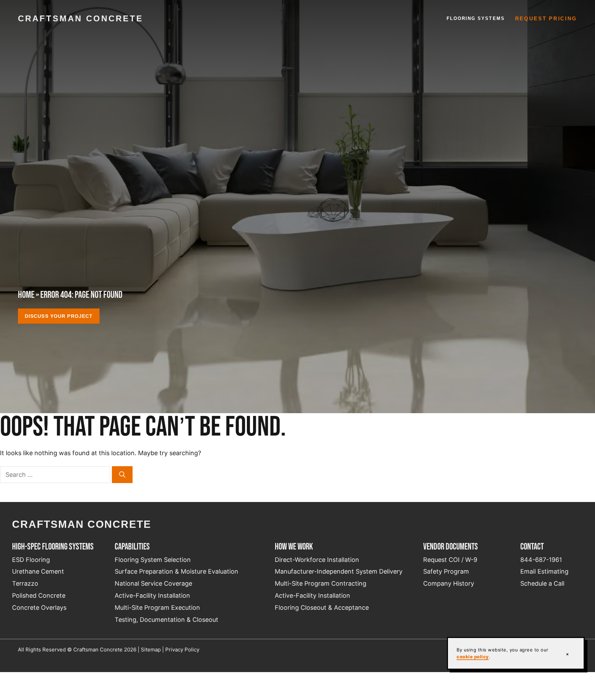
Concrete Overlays (39, 607)
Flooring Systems (476, 18)
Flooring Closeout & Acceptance (322, 607)
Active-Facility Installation (152, 595)
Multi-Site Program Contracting (320, 583)
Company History (448, 583)
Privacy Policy (182, 649)
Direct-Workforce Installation (317, 559)
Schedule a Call (542, 583)
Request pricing (546, 18)
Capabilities (132, 546)
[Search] (122, 474)
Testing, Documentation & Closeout (166, 619)
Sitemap (151, 649)
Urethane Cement (38, 571)
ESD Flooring (31, 559)
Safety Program (446, 571)
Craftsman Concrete (80, 18)
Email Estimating (544, 571)
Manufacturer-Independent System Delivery (339, 571)
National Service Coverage (153, 583)
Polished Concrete (38, 595)
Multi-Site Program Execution (157, 607)
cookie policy (473, 656)
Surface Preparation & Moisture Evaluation (176, 571)
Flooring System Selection (153, 559)
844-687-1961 (541, 559)
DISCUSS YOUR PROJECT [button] (59, 316)
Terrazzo (25, 583)
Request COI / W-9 (450, 559)
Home (26, 294)
